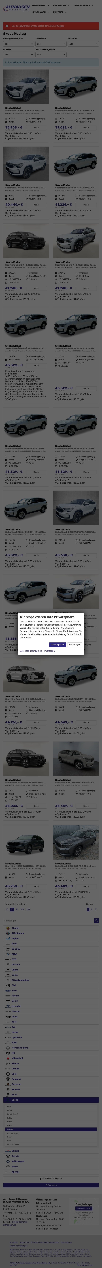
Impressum (49, 651)
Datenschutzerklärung (31, 651)
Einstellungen (74, 645)
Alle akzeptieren (57, 645)
